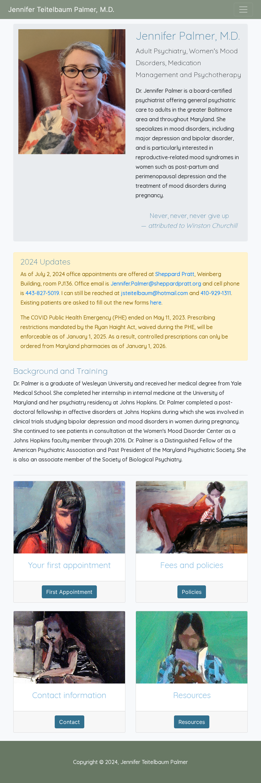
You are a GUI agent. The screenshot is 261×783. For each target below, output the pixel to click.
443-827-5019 (42, 293)
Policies (192, 591)
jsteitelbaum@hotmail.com (154, 293)
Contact (69, 721)
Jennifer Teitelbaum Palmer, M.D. (61, 9)
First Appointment (69, 591)
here (155, 302)
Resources (191, 721)
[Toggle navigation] (243, 9)
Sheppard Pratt (174, 274)
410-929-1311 (216, 293)
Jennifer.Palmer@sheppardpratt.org (155, 283)
